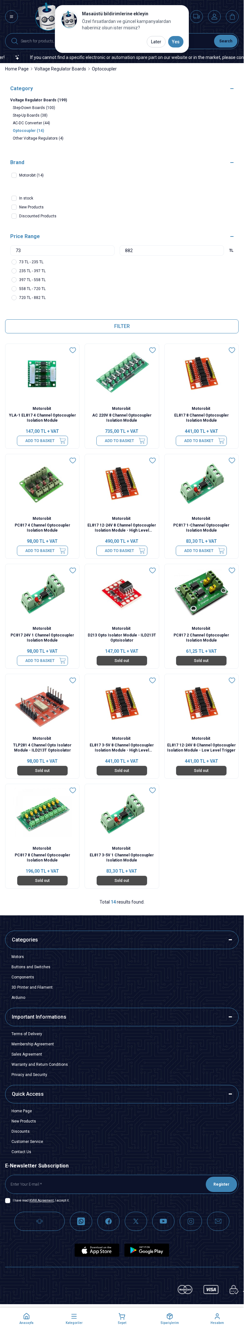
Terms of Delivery (26, 1034)
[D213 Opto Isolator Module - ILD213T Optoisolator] (122, 593)
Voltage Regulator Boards (60, 68)
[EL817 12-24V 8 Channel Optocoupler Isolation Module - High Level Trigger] (122, 483)
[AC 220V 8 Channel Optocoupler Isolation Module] (122, 373)
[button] (26, 1318)
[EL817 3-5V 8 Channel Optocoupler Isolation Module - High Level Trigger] (122, 703)
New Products (23, 1121)
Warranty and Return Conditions (39, 1064)
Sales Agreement (26, 1054)
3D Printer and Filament (32, 987)
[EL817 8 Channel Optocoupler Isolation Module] (201, 373)
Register (221, 1184)
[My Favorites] (196, 16)
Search (225, 41)
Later (156, 41)
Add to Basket (40, 441)
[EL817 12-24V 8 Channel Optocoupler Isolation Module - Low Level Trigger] (201, 703)
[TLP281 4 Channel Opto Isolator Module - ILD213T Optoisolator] (42, 703)
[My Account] (214, 16)
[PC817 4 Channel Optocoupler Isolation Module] (42, 483)
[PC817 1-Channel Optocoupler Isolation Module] (201, 483)
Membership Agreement (32, 1044)
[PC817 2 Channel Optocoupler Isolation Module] (201, 593)
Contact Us (21, 1152)
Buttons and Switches (30, 967)
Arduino (18, 997)
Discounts (20, 1131)
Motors (17, 957)
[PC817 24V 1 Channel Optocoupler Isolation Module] (42, 593)
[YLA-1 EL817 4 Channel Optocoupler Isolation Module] (42, 373)
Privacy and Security (29, 1074)
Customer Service (27, 1141)
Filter (122, 326)
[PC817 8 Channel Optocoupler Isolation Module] (42, 813)
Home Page (17, 68)
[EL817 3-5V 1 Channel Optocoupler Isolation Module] (122, 813)
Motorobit (42, 408)
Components (22, 977)
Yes (176, 41)
